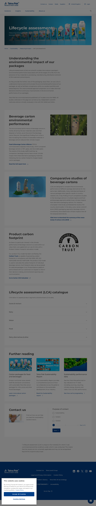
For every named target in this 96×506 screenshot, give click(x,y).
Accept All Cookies (19, 494)
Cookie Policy (19, 490)
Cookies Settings (19, 499)
